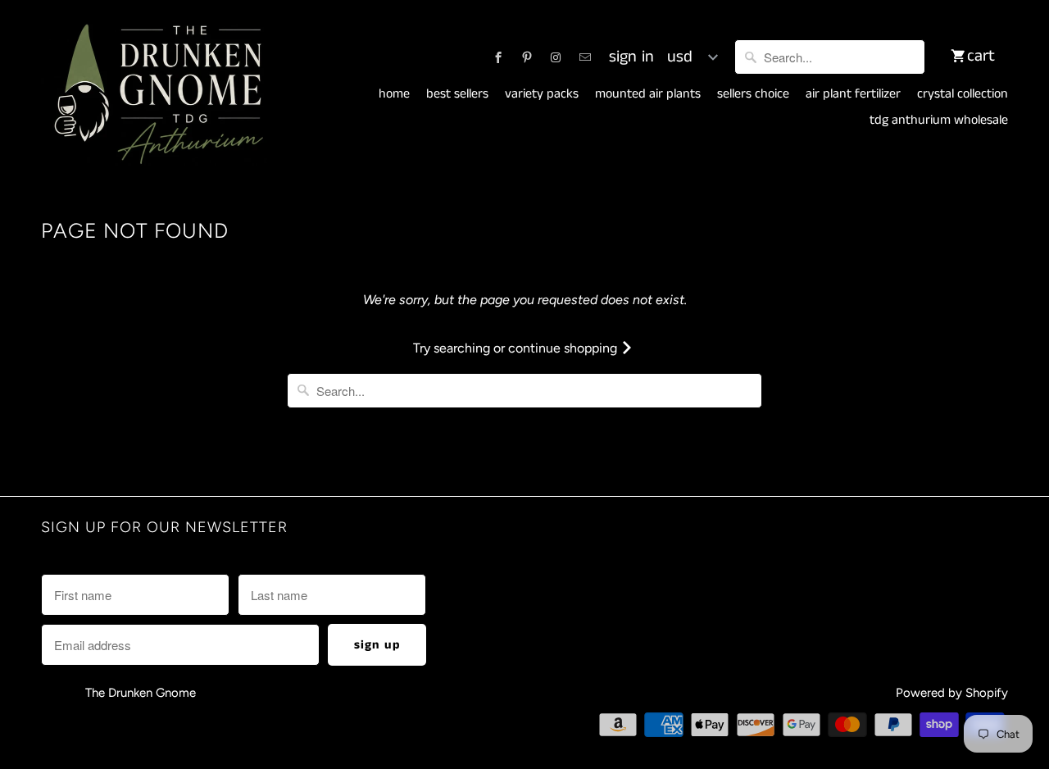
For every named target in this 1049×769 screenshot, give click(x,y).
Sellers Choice (753, 94)
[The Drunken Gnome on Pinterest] (527, 57)
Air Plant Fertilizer (853, 94)
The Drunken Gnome (142, 692)
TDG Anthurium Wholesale (939, 120)
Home (394, 94)
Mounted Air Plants (648, 94)
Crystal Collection (962, 94)
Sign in (631, 57)
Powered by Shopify (952, 692)
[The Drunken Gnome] (155, 95)
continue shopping (564, 348)
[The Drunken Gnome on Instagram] (555, 57)
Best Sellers (457, 94)
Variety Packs (542, 94)
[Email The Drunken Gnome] (585, 57)
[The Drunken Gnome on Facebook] (498, 57)
